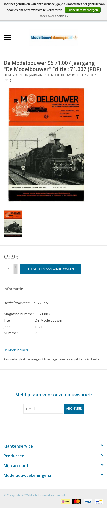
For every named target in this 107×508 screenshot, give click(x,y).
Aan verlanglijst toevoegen (22, 359)
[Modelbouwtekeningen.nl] (61, 37)
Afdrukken (94, 359)
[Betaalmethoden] (64, 501)
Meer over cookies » (54, 16)
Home (8, 75)
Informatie (13, 288)
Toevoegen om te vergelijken (64, 359)
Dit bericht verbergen (83, 10)
